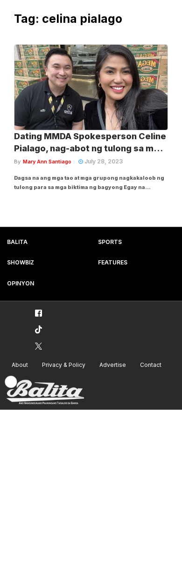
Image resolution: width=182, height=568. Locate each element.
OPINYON (20, 283)
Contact (150, 364)
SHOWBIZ (20, 262)
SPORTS (110, 241)
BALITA (17, 241)
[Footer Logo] (44, 390)
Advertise (112, 364)
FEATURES (112, 262)
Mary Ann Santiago (47, 161)
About (20, 364)
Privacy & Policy (63, 364)
